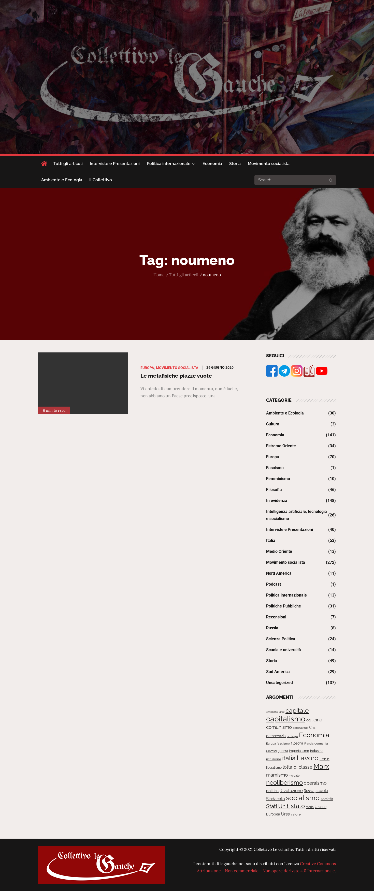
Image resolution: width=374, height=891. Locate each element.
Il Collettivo (100, 179)
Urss (285, 814)
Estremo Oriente (281, 445)
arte (281, 711)
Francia (308, 743)
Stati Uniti (278, 806)
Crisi (312, 727)
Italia (270, 540)
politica (272, 791)
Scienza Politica (280, 638)
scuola (321, 790)
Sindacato (275, 798)
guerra (283, 751)
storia (310, 807)
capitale (297, 710)
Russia (272, 628)
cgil (309, 720)
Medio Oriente (279, 551)
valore (296, 814)
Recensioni (276, 617)
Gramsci (271, 751)
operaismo (315, 783)
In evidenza (276, 500)
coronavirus (300, 727)
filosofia (297, 743)
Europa (147, 368)
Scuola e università (283, 649)
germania (321, 743)
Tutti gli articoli (68, 163)
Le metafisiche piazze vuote (176, 376)
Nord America (279, 573)
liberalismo (274, 767)
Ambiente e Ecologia (61, 179)
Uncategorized (279, 682)
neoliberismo (284, 782)
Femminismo (278, 478)
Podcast (273, 584)
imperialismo (299, 751)
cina (317, 719)
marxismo (277, 775)
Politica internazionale (169, 163)
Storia (235, 163)
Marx (321, 766)
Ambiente (272, 712)
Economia (212, 163)
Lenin (324, 759)
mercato (294, 775)
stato (298, 806)
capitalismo (285, 718)
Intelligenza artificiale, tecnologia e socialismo (296, 515)
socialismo (303, 798)
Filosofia (274, 489)
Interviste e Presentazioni (115, 163)
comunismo (279, 727)
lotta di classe (297, 767)
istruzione (273, 759)
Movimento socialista (269, 163)
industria (316, 751)
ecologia (292, 736)
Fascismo (275, 467)
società (327, 799)
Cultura (272, 424)
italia (289, 758)
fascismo (283, 743)
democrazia (276, 736)
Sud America (278, 671)
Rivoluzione (291, 790)
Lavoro (308, 758)
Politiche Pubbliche (283, 606)
